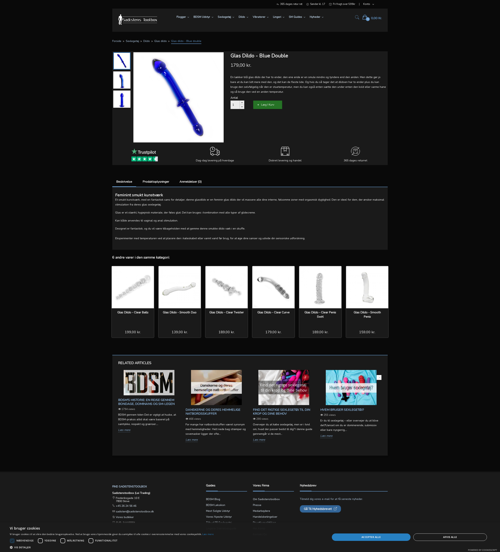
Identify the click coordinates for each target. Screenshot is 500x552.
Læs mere (124, 430)
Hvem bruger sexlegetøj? (342, 410)
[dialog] (250, 537)
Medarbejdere (261, 511)
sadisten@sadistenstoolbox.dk (134, 511)
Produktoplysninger (156, 182)
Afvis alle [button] (450, 537)
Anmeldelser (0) (190, 182)
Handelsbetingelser (265, 517)
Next (379, 377)
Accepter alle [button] (371, 537)
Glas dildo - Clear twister (226, 312)
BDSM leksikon (215, 505)
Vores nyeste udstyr (219, 517)
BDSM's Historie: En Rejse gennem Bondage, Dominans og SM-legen (146, 402)
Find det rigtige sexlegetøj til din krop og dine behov (281, 412)
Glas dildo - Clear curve (273, 312)
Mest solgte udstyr (218, 511)
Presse (257, 505)
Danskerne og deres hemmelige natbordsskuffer (213, 412)
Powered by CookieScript (482, 549)
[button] (112, 547)
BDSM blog (213, 499)
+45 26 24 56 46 (125, 506)
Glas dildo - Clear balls (132, 312)
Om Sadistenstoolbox (266, 499)
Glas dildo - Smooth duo (179, 312)
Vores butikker (124, 517)
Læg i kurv (267, 105)
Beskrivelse (124, 182)
